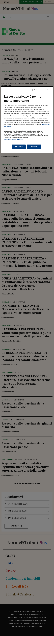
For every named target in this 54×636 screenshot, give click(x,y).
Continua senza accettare (42, 90)
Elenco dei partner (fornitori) (13, 139)
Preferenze (19, 146)
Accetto (34, 146)
